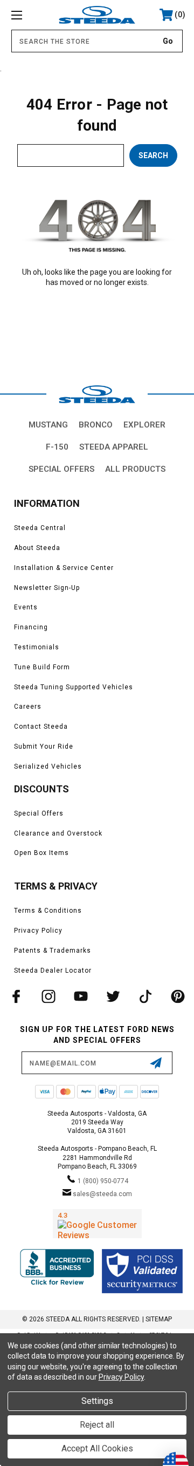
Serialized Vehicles (48, 766)
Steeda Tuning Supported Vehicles (73, 687)
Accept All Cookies (97, 1448)
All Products (135, 469)
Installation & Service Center (64, 568)
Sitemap (159, 1319)
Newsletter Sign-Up (47, 588)
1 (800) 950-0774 (103, 1181)
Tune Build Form (42, 667)
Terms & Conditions (48, 910)
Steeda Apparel (113, 447)
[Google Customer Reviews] (97, 1223)
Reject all (97, 1425)
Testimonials (36, 647)
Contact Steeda (41, 726)
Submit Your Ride (43, 746)
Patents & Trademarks (52, 950)
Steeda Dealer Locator (53, 970)
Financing (31, 627)
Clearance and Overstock (58, 833)
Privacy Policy (38, 930)
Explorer (144, 425)
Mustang (48, 425)
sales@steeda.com (102, 1194)
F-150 (57, 447)
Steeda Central (40, 528)
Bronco (96, 425)
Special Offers (61, 469)
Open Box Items (41, 853)
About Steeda (37, 548)
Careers (27, 706)
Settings (97, 1401)
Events (26, 607)
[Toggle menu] (28, 15)
